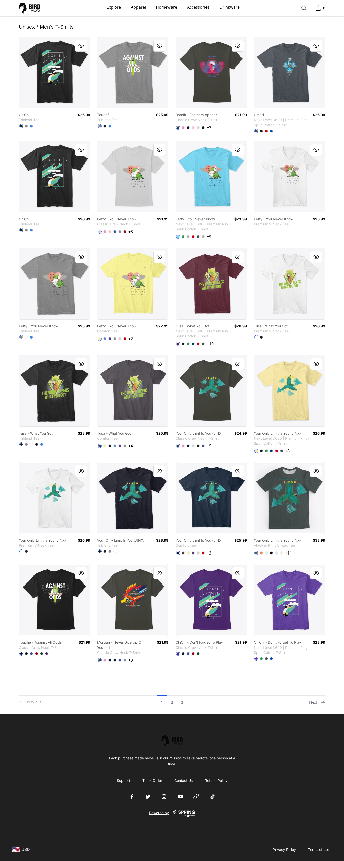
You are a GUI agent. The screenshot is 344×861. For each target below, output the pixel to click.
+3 (209, 127)
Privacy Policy (284, 849)
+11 (288, 553)
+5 (209, 446)
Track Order (152, 780)
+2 (130, 339)
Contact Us (183, 780)
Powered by (159, 813)
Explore (114, 7)
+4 (130, 446)
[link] (54, 72)
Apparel (138, 7)
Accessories (198, 7)
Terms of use (318, 849)
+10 (210, 344)
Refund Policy (216, 780)
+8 (287, 451)
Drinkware (230, 7)
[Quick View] (81, 46)
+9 (209, 236)
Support (123, 780)
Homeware (166, 7)
